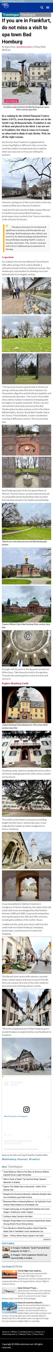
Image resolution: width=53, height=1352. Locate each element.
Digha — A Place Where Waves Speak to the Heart (23, 1236)
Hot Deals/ (12, 1266)
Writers (14, 1332)
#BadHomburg (9, 1159)
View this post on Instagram (15, 1116)
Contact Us (39, 1332)
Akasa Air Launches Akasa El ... (30, 1302)
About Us (6, 1332)
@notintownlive (24, 46)
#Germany (23, 1159)
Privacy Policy (38, 1334)
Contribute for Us (26, 1332)
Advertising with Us (10, 1334)
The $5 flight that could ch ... (30, 1271)
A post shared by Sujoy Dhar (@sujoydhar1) (21, 1149)
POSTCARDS (8, 1243)
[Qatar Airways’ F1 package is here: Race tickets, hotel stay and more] (9, 1290)
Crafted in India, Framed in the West (17, 1216)
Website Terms (25, 1334)
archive (47, 1239)
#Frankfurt (34, 1159)
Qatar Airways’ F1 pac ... (28, 1288)
